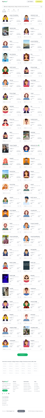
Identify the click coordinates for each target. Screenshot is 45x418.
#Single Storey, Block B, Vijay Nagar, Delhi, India (5, 363)
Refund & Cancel (15, 388)
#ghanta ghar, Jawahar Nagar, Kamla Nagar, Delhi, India (17, 363)
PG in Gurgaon (36, 386)
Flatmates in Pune (26, 389)
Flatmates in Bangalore (27, 388)
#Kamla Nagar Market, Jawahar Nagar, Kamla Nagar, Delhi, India (11, 363)
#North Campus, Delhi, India (5, 373)
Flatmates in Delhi (26, 383)
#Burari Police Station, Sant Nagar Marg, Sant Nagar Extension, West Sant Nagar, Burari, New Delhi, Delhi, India (5, 370)
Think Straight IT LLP (10, 411)
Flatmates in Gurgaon (27, 386)
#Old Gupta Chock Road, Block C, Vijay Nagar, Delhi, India (24, 373)
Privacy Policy (15, 386)
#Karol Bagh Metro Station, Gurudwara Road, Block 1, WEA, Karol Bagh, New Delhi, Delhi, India (24, 368)
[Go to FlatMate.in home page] (5, 1)
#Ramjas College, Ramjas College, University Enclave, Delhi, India (36, 370)
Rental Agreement (5, 398)
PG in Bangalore (37, 388)
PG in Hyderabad (37, 391)
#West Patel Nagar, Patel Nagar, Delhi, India (36, 368)
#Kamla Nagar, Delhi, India (11, 373)
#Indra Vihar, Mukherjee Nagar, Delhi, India (17, 366)
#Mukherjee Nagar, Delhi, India (24, 366)
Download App (38, 1)
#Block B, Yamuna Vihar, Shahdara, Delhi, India (30, 370)
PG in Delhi (36, 383)
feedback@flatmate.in (5, 388)
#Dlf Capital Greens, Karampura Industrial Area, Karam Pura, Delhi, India (11, 370)
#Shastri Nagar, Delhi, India (30, 366)
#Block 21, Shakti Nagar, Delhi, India (36, 363)
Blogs (14, 391)
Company (14, 383)
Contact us (5, 390)
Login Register (30, 1)
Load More (22, 354)
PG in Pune (36, 389)
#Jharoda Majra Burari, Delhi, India (17, 368)
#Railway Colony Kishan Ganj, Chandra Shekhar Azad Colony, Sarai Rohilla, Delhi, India (11, 366)
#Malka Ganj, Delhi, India (24, 363)
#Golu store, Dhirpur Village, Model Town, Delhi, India (11, 368)
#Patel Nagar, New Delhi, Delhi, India (30, 368)
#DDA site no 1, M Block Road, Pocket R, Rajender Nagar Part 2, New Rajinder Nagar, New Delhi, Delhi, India (17, 370)
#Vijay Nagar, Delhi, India (17, 373)
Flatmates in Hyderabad (28, 391)
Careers (14, 389)
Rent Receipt (4, 403)
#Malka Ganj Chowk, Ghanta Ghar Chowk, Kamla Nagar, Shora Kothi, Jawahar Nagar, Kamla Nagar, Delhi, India (30, 373)
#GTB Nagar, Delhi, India (5, 366)
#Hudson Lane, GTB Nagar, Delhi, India (30, 363)
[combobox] (22, 6)
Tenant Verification (5, 400)
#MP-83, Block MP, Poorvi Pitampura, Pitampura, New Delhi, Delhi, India (24, 370)
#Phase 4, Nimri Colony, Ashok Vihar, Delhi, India (5, 368)
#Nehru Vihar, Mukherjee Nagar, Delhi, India (36, 366)
